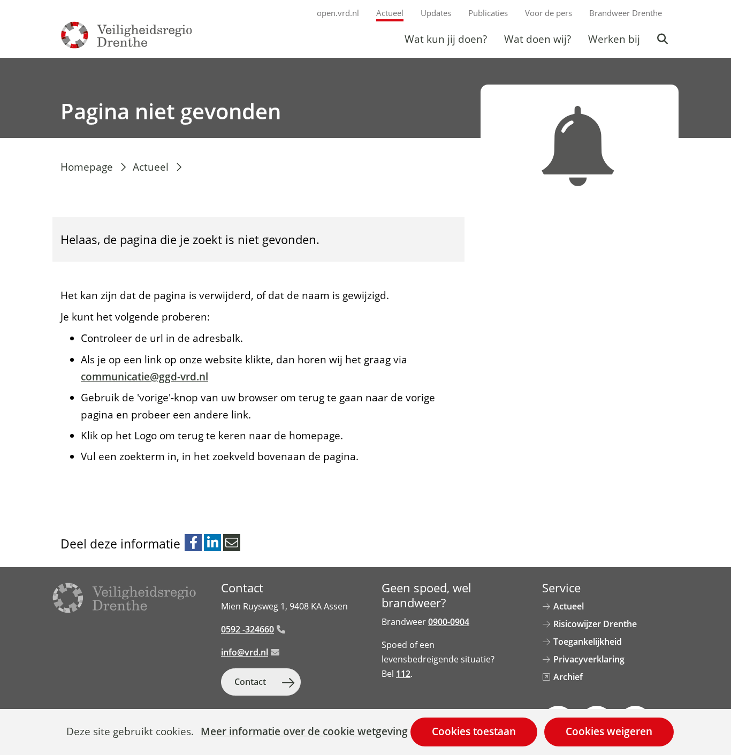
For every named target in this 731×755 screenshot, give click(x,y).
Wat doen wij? (537, 39)
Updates (436, 12)
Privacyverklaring (589, 659)
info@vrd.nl (244, 652)
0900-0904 (448, 622)
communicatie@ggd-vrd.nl (144, 377)
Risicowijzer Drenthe (595, 624)
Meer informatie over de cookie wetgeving (304, 732)
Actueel (389, 12)
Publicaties (488, 12)
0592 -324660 (247, 629)
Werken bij (614, 39)
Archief (568, 677)
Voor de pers (548, 12)
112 (403, 674)
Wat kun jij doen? (446, 39)
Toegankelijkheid (587, 641)
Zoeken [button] (663, 39)
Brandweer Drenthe (625, 12)
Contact (250, 682)
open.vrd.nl (338, 12)
